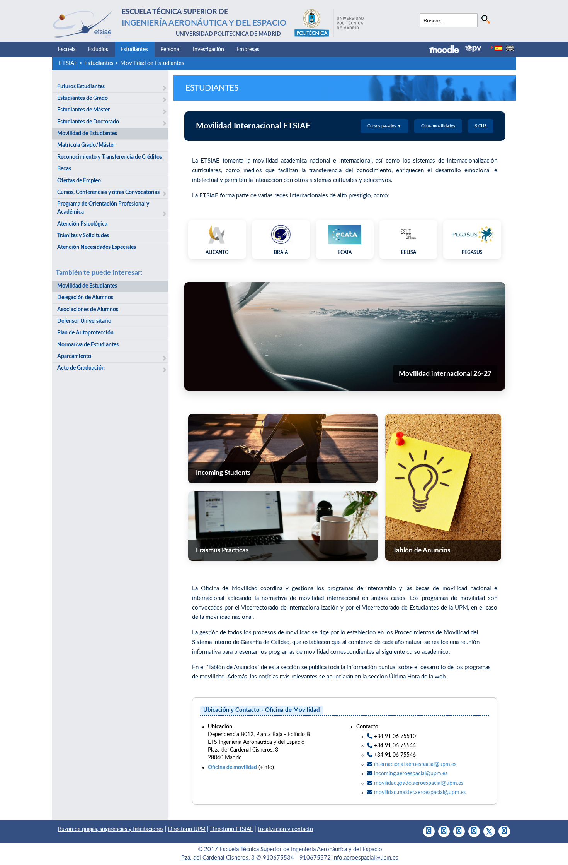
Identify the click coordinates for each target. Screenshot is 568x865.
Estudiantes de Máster (83, 110)
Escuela (67, 49)
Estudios (98, 49)
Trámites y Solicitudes (83, 235)
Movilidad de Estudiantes (152, 63)
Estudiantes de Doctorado (88, 122)
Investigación (208, 49)
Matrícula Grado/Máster (86, 145)
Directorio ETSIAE (231, 829)
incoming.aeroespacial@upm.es (410, 773)
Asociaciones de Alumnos (87, 309)
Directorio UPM (187, 829)
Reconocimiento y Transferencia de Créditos (109, 157)
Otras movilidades (438, 126)
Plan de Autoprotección (85, 333)
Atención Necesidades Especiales (96, 247)
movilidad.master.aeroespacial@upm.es (420, 792)
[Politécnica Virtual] (473, 48)
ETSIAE (68, 63)
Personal (170, 49)
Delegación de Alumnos (85, 297)
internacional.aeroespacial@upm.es (415, 764)
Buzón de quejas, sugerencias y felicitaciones (110, 829)
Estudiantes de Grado (82, 98)
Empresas (247, 49)
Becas (64, 168)
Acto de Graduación (81, 368)
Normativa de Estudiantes (88, 345)
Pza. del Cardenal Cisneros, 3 (218, 858)
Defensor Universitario (84, 321)
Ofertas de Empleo (79, 180)
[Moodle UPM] (447, 50)
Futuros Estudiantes (81, 86)
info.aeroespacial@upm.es (365, 858)
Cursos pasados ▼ (384, 126)
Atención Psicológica (82, 224)
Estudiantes (134, 49)
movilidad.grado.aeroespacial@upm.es (418, 783)
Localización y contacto (285, 829)
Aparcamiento (74, 356)
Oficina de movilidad (232, 767)
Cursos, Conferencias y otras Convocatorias (108, 192)
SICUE (480, 126)
